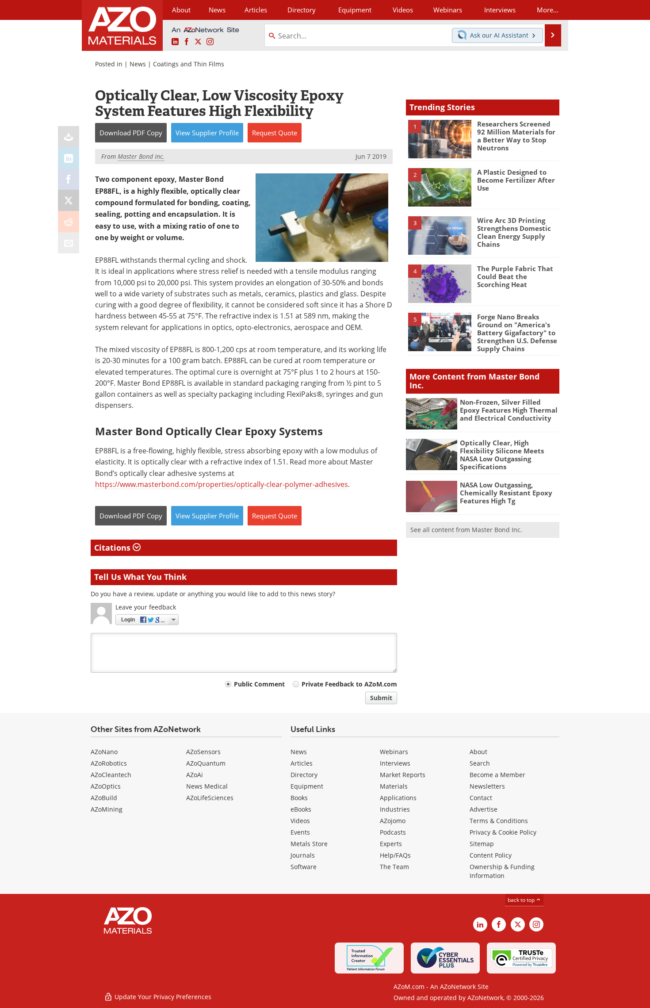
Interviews (395, 763)
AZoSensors (203, 751)
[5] (439, 331)
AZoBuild (104, 797)
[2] (439, 187)
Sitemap (482, 843)
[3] (439, 235)
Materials (394, 786)
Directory (301, 9)
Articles (302, 763)
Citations (113, 547)
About (478, 751)
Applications (398, 797)
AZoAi (194, 774)
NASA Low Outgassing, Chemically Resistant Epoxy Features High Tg (506, 492)
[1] (439, 138)
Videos (300, 820)
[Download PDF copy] (68, 136)
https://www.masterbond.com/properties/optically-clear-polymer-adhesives (221, 484)
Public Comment (259, 684)
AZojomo (392, 820)
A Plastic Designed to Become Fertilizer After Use (516, 180)
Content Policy (491, 855)
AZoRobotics (109, 763)
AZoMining (106, 809)
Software (304, 866)
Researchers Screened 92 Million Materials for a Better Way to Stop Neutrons (516, 135)
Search (480, 763)
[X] (68, 200)
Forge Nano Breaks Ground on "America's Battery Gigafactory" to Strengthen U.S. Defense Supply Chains (517, 332)
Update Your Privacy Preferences (162, 997)
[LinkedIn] (68, 158)
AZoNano (104, 751)
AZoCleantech (111, 774)
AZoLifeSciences (209, 797)
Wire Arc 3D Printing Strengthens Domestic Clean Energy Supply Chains (514, 232)
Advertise (483, 809)
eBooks (301, 809)
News (138, 64)
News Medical (207, 786)
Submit (381, 698)
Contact (481, 797)
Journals (303, 855)
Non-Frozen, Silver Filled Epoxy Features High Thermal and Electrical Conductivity (509, 410)
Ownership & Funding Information (502, 871)
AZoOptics (106, 786)
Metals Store (309, 843)
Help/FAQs (395, 855)
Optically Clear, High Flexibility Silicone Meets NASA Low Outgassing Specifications (502, 454)
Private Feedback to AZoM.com (349, 684)
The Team (394, 866)
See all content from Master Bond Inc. (466, 529)
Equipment (307, 786)
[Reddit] (68, 221)
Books (299, 797)
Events (300, 832)
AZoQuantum (206, 763)
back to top (522, 899)
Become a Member (497, 774)
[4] (439, 283)
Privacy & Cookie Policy (503, 832)
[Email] (68, 242)
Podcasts (393, 832)
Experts (391, 843)
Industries (395, 809)
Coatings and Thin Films (188, 64)
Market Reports (402, 774)
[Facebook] (68, 179)
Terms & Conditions (499, 820)
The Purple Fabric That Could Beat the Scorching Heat (515, 276)
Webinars (394, 751)
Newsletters (487, 786)
